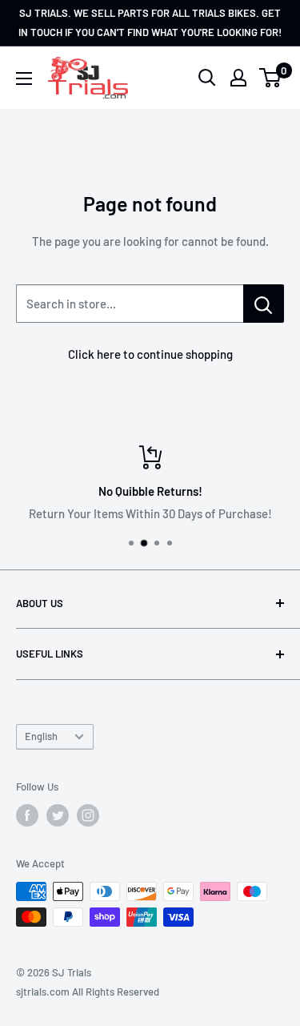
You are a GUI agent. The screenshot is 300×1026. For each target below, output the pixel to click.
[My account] (238, 78)
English (41, 736)
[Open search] (207, 78)
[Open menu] (24, 78)
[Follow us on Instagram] (88, 815)
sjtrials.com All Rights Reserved (87, 991)
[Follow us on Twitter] (57, 815)
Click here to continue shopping (150, 354)
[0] (271, 77)
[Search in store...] (263, 303)
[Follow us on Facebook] (27, 815)
